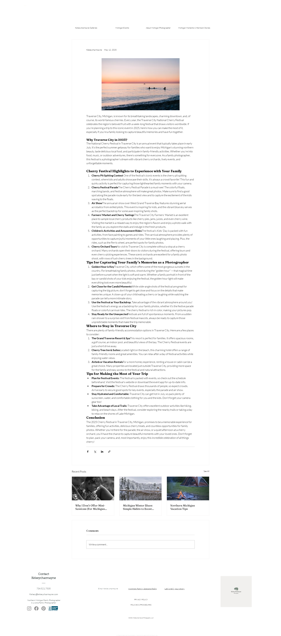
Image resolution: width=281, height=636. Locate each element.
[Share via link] (109, 451)
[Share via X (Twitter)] (95, 451)
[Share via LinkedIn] (102, 451)
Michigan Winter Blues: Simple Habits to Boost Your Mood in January (138, 507)
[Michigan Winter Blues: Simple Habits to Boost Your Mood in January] (140, 488)
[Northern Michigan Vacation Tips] (188, 488)
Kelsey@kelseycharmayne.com (43, 594)
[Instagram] (29, 608)
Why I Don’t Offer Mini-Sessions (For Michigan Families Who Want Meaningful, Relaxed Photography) (90, 507)
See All (206, 471)
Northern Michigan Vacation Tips (182, 507)
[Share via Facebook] (87, 451)
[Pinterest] (43, 608)
